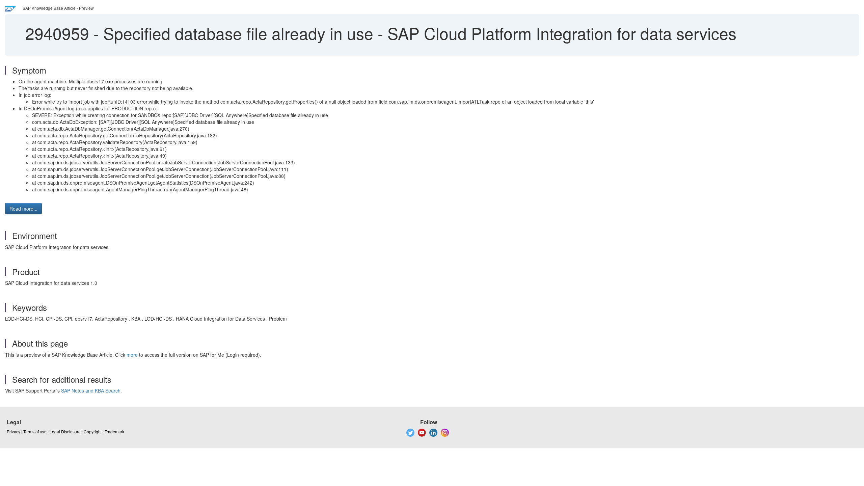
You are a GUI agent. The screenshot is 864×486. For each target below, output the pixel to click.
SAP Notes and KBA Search (90, 390)
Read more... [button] (23, 208)
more (132, 354)
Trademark (114, 431)
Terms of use (35, 431)
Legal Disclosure (65, 431)
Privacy (13, 431)
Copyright (93, 431)
